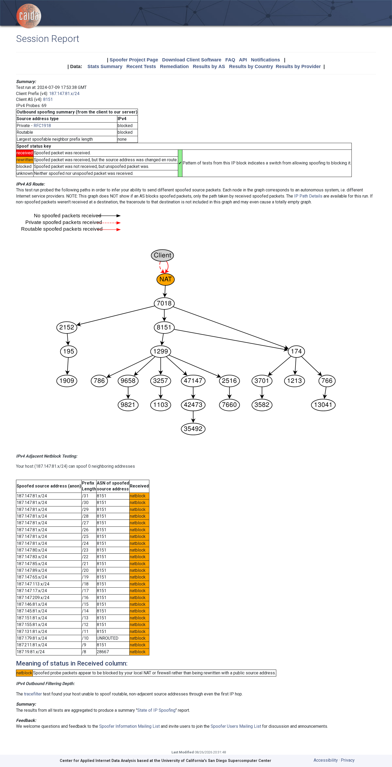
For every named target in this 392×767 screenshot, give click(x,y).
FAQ (230, 59)
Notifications (265, 59)
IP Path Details (308, 196)
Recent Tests (141, 66)
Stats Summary (104, 66)
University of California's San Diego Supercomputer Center (216, 760)
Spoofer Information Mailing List (129, 726)
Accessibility (326, 760)
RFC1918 (42, 125)
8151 (48, 99)
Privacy (348, 760)
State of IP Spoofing (156, 710)
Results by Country (251, 66)
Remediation (174, 66)
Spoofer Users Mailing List (236, 726)
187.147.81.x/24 (64, 93)
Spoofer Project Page (134, 59)
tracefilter (33, 694)
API (243, 59)
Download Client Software (191, 59)
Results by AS (209, 66)
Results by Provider (298, 66)
